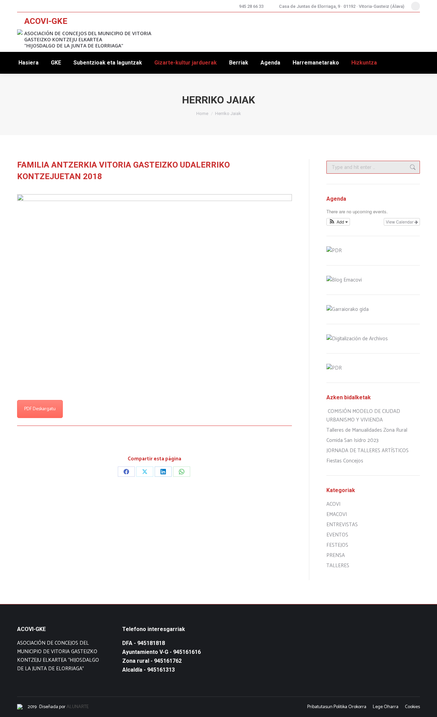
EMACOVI (336, 514)
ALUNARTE (78, 707)
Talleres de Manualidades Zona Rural (366, 430)
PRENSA (335, 555)
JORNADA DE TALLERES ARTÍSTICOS (367, 450)
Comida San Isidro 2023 (352, 440)
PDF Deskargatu (40, 409)
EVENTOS (337, 535)
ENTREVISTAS (342, 524)
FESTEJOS (337, 545)
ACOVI (333, 504)
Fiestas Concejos (344, 461)
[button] (338, 221)
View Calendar (400, 222)
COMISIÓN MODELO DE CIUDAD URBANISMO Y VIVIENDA (363, 415)
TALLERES (337, 565)
